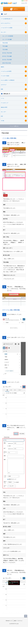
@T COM (24, 0)
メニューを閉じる (14, 126)
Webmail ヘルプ (9, 3)
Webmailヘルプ (9, 620)
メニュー (23, 3)
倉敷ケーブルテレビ (18, 620)
